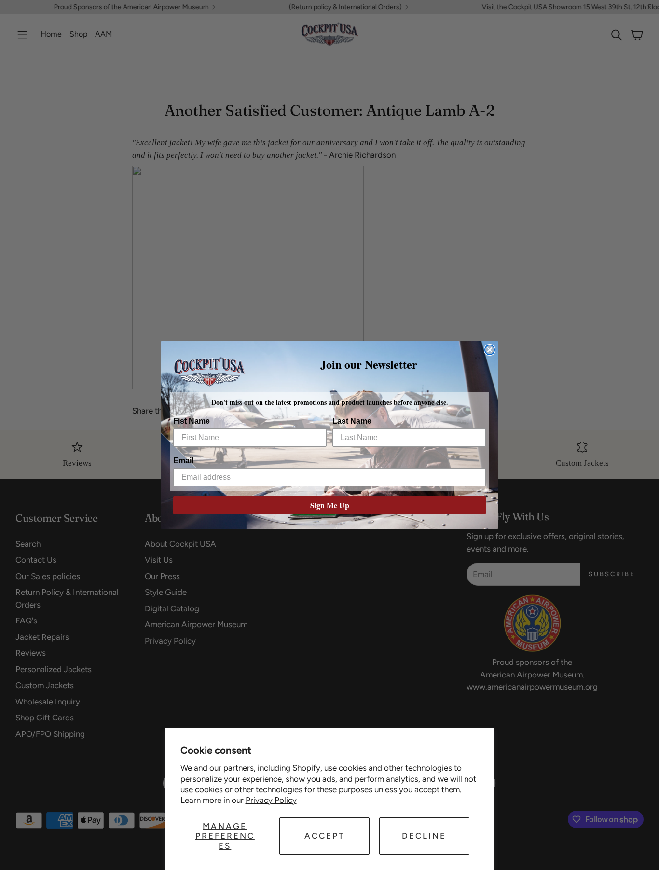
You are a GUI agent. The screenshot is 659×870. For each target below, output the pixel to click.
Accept (324, 836)
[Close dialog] (489, 350)
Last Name (351, 421)
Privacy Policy (271, 800)
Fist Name (191, 421)
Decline (424, 836)
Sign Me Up (329, 505)
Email (183, 460)
